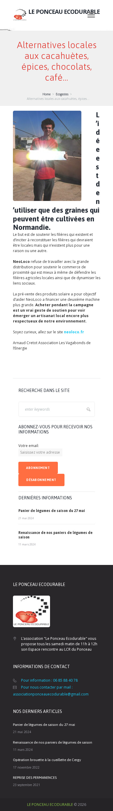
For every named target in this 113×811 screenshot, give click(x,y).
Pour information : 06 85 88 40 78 (49, 680)
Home (46, 94)
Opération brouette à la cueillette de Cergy (47, 760)
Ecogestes (62, 94)
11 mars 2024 (27, 544)
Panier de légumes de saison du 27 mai (51, 511)
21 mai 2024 (26, 518)
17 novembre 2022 (26, 767)
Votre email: (28, 445)
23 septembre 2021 (26, 785)
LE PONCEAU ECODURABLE (50, 804)
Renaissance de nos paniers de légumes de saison (52, 742)
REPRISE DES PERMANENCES (35, 778)
